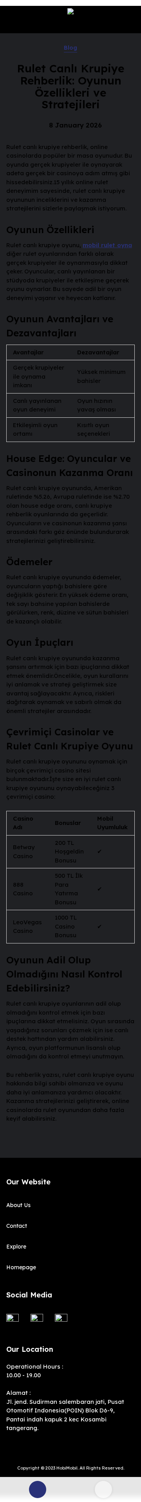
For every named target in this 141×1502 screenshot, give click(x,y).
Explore (16, 1246)
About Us (18, 1205)
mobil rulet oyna (107, 245)
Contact (16, 1225)
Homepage (21, 1267)
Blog (70, 47)
